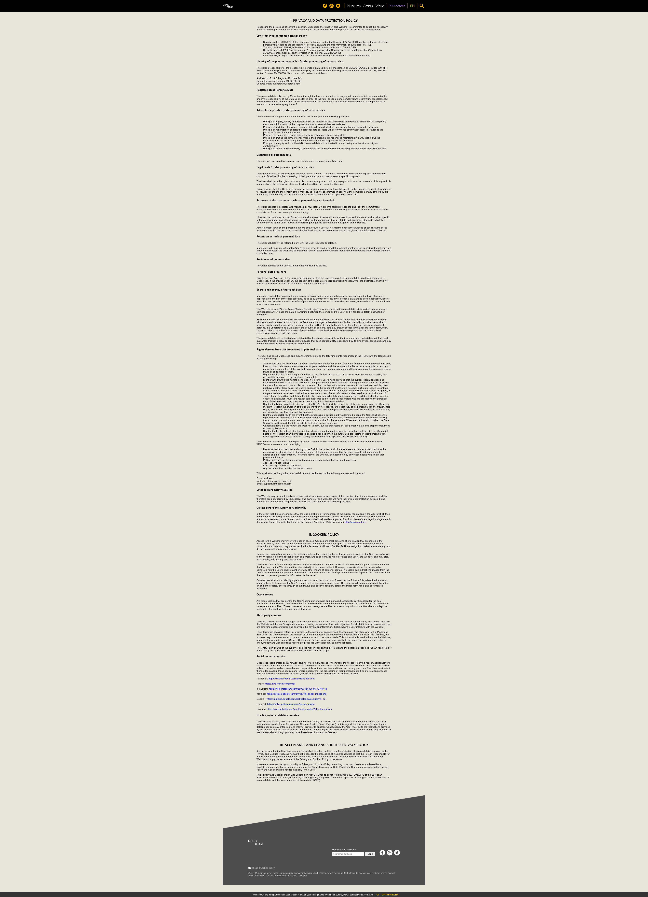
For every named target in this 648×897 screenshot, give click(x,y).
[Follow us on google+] (332, 7)
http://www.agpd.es (355, 522)
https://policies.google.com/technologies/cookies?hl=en (296, 698)
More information (390, 895)
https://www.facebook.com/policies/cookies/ (291, 678)
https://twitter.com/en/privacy (280, 683)
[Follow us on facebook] (326, 7)
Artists (368, 6)
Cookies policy (267, 868)
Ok (377, 895)
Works (379, 6)
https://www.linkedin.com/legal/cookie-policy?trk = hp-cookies (299, 709)
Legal (256, 868)
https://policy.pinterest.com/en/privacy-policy (290, 704)
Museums (354, 6)
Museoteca (397, 6)
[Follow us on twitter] (339, 7)
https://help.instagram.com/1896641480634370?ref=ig (298, 688)
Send (370, 854)
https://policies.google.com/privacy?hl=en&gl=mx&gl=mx (296, 693)
